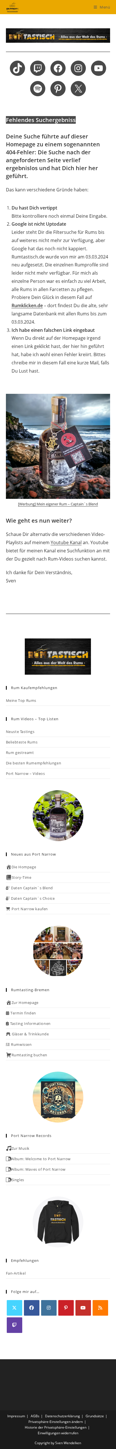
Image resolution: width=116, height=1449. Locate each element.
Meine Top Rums (21, 700)
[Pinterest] (66, 1308)
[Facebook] (31, 1308)
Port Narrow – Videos (25, 773)
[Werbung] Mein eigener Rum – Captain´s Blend (58, 503)
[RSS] (100, 1308)
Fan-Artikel (16, 1273)
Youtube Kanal (66, 542)
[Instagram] (49, 1308)
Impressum (16, 1416)
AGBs (35, 1416)
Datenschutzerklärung (62, 1416)
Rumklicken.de (27, 305)
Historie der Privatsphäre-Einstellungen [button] (55, 1427)
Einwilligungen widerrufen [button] (58, 1433)
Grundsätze (95, 1416)
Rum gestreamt (20, 752)
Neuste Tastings (20, 731)
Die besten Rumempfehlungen (33, 763)
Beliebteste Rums (22, 742)
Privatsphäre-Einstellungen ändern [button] (55, 1421)
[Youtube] (83, 1308)
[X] (14, 1308)
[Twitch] (14, 1325)
